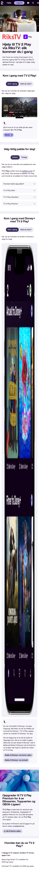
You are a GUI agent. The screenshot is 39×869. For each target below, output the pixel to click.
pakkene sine (27, 171)
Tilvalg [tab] (24, 157)
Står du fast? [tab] (25, 84)
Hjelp (9, 3)
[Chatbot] (28, 3)
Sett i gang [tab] (12, 84)
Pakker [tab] (15, 157)
